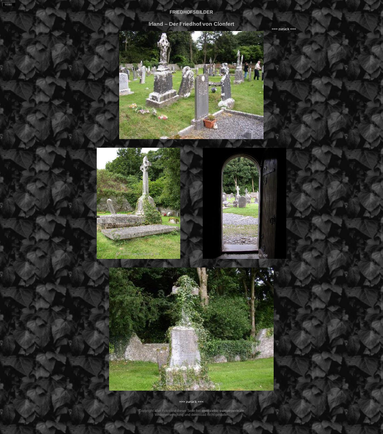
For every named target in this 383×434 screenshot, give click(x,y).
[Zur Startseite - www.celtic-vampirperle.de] (8, 5)
